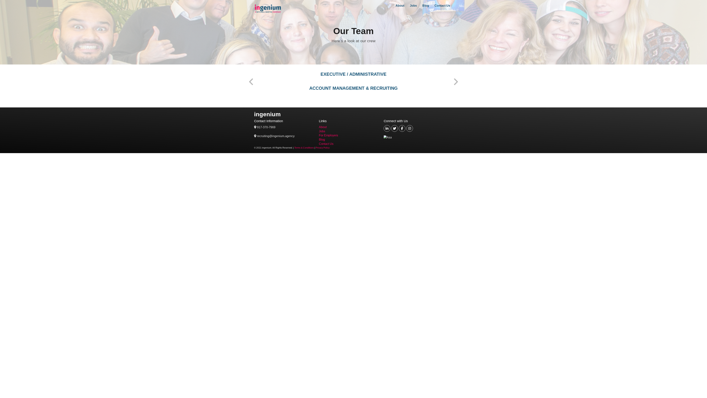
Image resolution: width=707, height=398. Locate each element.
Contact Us (442, 5)
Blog (425, 5)
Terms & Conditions (304, 147)
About (400, 5)
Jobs (413, 5)
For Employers (328, 135)
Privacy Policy (323, 147)
